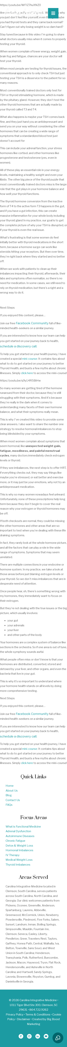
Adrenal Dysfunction (18, 831)
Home (10, 785)
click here (27, 373)
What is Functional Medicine (23, 826)
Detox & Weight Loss (19, 845)
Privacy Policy (14, 1014)
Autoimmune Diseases (20, 836)
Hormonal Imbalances (19, 850)
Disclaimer (23, 1019)
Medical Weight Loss (19, 859)
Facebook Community (32, 323)
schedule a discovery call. (18, 346)
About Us (12, 790)
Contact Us (13, 800)
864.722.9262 (38, 1009)
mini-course (29, 358)
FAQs (9, 804)
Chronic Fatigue (15, 840)
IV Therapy (13, 855)
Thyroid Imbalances (18, 864)
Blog (9, 795)
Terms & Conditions (37, 1014)
